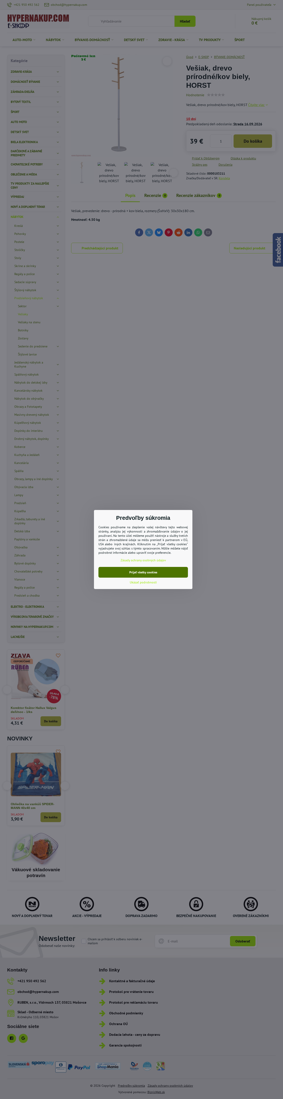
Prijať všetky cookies (143, 572)
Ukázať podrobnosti (143, 582)
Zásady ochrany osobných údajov (143, 560)
